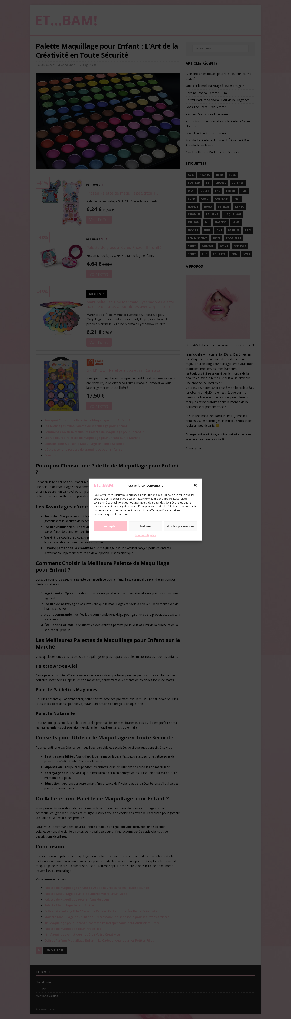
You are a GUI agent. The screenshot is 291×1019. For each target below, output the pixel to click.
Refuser (145, 526)
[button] (195, 485)
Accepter (110, 526)
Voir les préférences (180, 526)
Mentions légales (145, 535)
